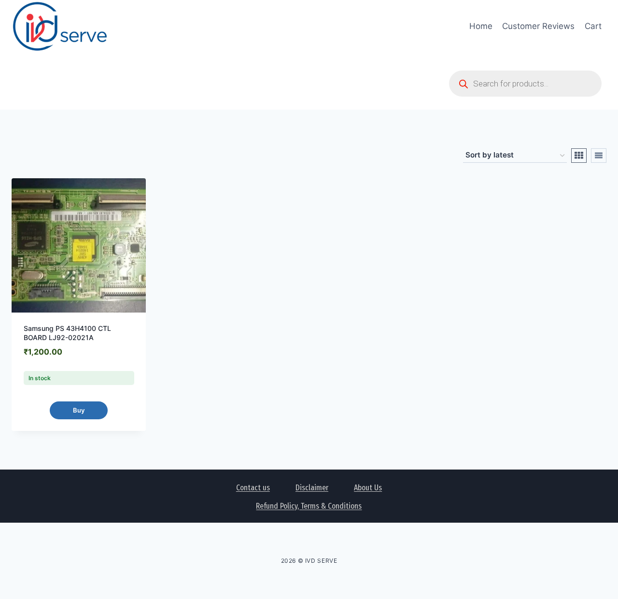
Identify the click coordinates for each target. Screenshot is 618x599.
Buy (78, 410)
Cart (593, 26)
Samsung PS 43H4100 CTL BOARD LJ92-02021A (67, 332)
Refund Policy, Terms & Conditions (309, 506)
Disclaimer (311, 488)
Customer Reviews (538, 26)
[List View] (598, 155)
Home (480, 26)
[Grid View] (579, 155)
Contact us (253, 488)
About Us (368, 488)
